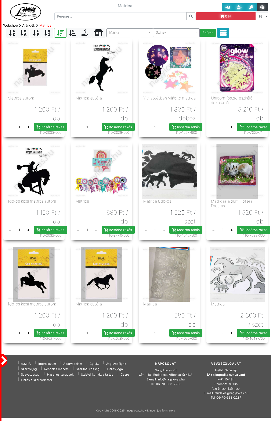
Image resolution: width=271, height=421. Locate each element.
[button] (129, 32)
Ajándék (28, 25)
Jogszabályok (116, 363)
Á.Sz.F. (26, 363)
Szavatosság (30, 374)
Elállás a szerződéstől (36, 380)
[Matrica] (101, 171)
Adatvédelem (72, 363)
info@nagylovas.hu (171, 379)
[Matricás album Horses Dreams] (237, 171)
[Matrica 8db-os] (169, 171)
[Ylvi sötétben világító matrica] (169, 68)
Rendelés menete (56, 369)
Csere (125, 374)
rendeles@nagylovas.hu (231, 393)
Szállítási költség (88, 369)
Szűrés (207, 33)
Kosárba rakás (52, 127)
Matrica (45, 25)
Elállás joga (115, 369)
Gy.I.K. (94, 363)
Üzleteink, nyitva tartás (97, 374)
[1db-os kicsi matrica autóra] (33, 171)
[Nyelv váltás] (262, 7)
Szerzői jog (29, 369)
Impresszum (47, 363)
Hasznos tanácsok (60, 374)
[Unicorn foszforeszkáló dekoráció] (237, 68)
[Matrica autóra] (33, 68)
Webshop (10, 25)
